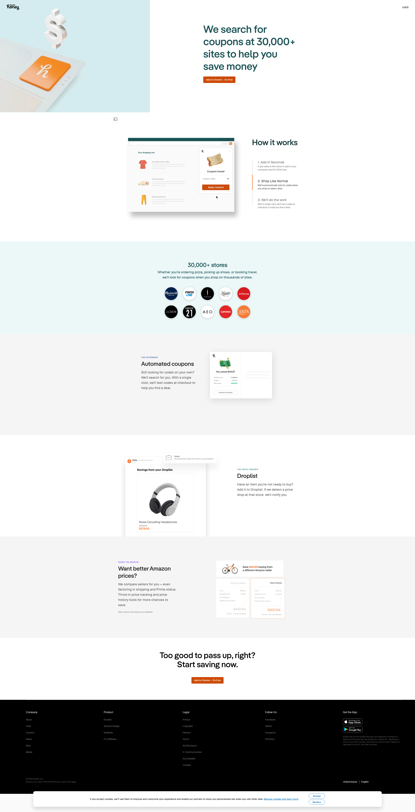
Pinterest (269, 739)
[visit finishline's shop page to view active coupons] (189, 294)
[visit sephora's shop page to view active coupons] (207, 294)
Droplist (108, 719)
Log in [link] (405, 7)
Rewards (108, 732)
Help (28, 726)
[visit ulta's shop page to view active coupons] (244, 312)
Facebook (270, 719)
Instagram (270, 732)
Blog (28, 745)
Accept (317, 796)
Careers (30, 732)
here (74, 782)
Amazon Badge (111, 726)
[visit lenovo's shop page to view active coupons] (226, 312)
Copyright (188, 726)
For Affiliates (110, 739)
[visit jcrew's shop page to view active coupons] (171, 312)
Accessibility (189, 758)
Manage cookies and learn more (281, 799)
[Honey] (12, 7)
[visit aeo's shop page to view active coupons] (207, 312)
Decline (317, 802)
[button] (356, 781)
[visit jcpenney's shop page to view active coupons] (244, 294)
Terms (186, 739)
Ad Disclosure (190, 745)
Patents (187, 732)
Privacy (186, 719)
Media (29, 752)
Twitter (268, 726)
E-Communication (192, 752)
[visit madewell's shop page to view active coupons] (171, 294)
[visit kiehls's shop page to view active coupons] (226, 294)
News (29, 739)
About (29, 719)
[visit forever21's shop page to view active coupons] (189, 312)
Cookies (187, 765)
